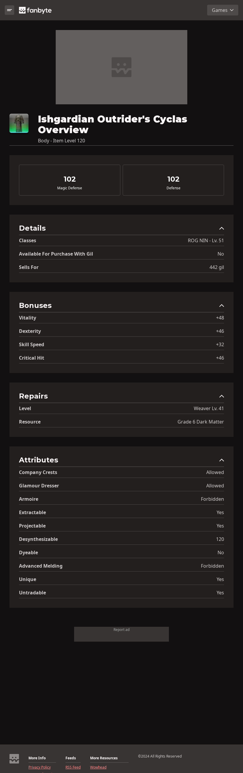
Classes (27, 240)
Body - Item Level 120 (61, 141)
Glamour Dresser (39, 486)
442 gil (217, 267)
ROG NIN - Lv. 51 (206, 240)
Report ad (121, 629)
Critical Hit (31, 358)
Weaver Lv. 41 (209, 408)
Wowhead (98, 767)
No (221, 254)
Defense (173, 188)
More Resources (104, 758)
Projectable (32, 526)
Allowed (215, 472)
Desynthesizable (38, 539)
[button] (121, 229)
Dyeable (28, 552)
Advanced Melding (41, 566)
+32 (220, 344)
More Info (37, 758)
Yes (220, 512)
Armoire (28, 499)
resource (30, 422)
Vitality (27, 318)
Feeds (70, 758)
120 (220, 539)
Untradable (32, 593)
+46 (220, 331)
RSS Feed (73, 767)
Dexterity (30, 331)
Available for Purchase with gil (56, 254)
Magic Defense (69, 188)
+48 (220, 318)
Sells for (29, 267)
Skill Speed (31, 344)
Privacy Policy (39, 767)
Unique (27, 579)
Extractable (32, 512)
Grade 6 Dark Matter (201, 422)
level (25, 408)
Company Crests (38, 472)
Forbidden (212, 499)
